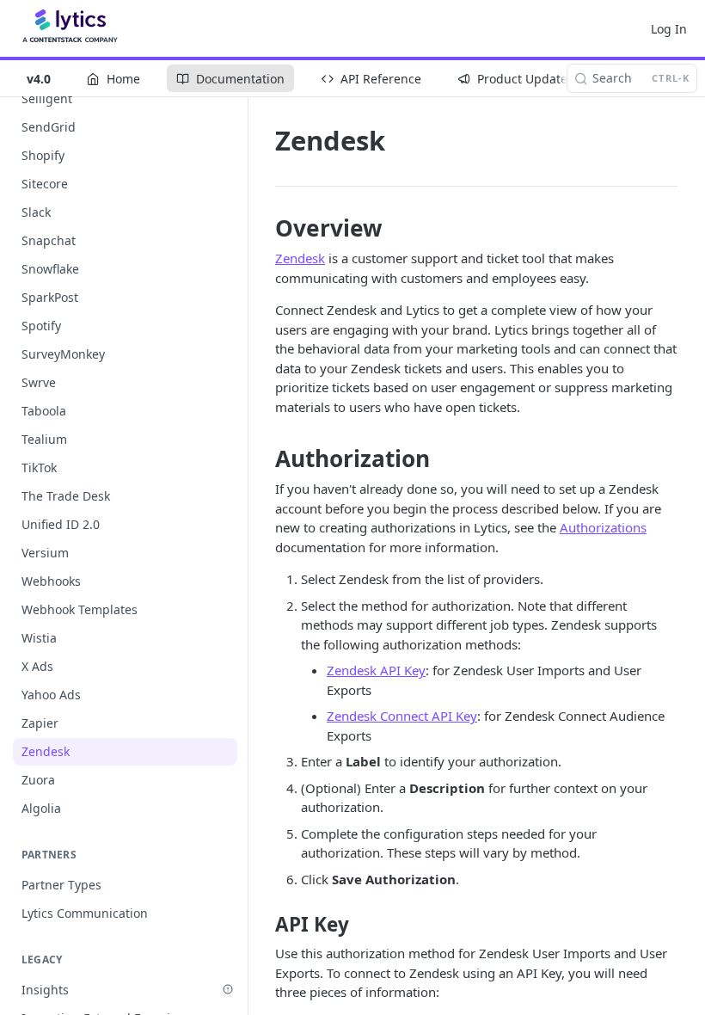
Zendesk (300, 258)
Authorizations (603, 527)
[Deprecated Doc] (228, 989)
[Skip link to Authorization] (263, 458)
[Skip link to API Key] (263, 924)
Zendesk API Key (376, 670)
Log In (669, 29)
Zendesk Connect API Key (402, 715)
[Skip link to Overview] (263, 228)
